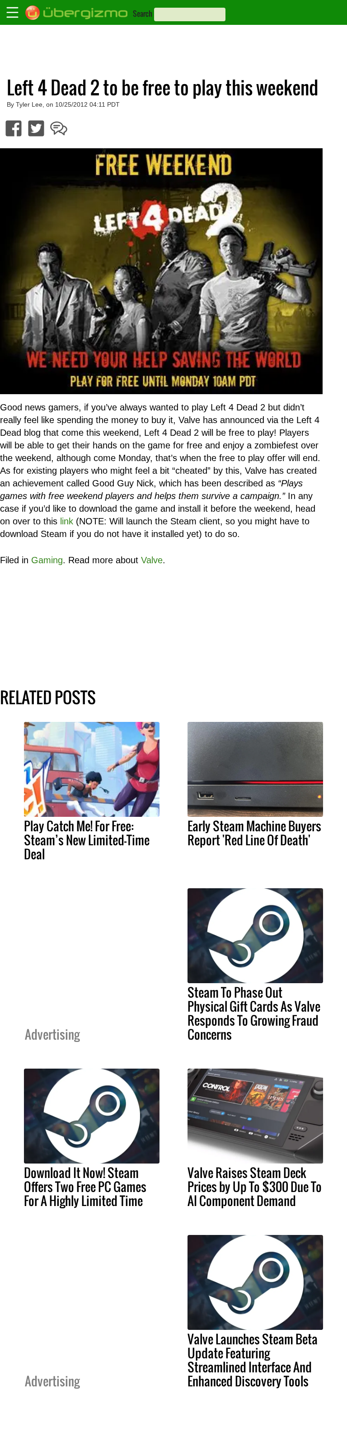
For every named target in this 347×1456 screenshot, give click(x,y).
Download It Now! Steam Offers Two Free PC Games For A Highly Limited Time (85, 1187)
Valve (152, 560)
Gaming (47, 560)
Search (142, 13)
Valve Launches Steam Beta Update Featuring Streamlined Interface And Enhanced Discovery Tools (253, 1360)
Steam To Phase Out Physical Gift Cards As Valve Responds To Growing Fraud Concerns (254, 1013)
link (66, 521)
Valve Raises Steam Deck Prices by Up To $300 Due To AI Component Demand (255, 1187)
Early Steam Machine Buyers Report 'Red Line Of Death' (254, 833)
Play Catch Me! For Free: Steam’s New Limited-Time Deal (87, 840)
